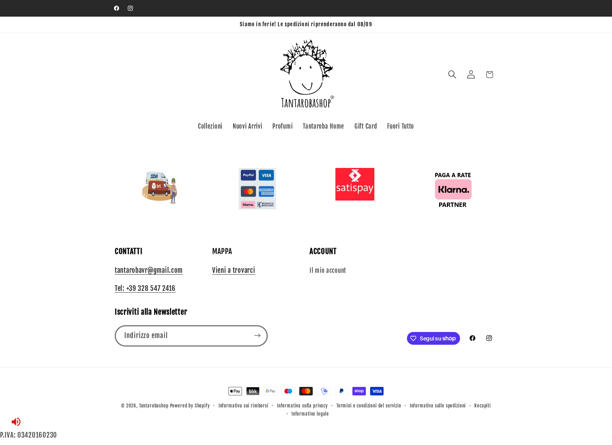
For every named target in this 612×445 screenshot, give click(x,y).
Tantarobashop (154, 406)
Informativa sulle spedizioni (438, 406)
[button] (452, 74)
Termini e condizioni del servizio (368, 406)
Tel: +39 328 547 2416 (145, 289)
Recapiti (482, 406)
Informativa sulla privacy (302, 406)
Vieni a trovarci (233, 270)
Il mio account (328, 270)
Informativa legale (310, 414)
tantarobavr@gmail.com (149, 270)
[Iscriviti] (257, 335)
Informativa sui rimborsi (243, 406)
